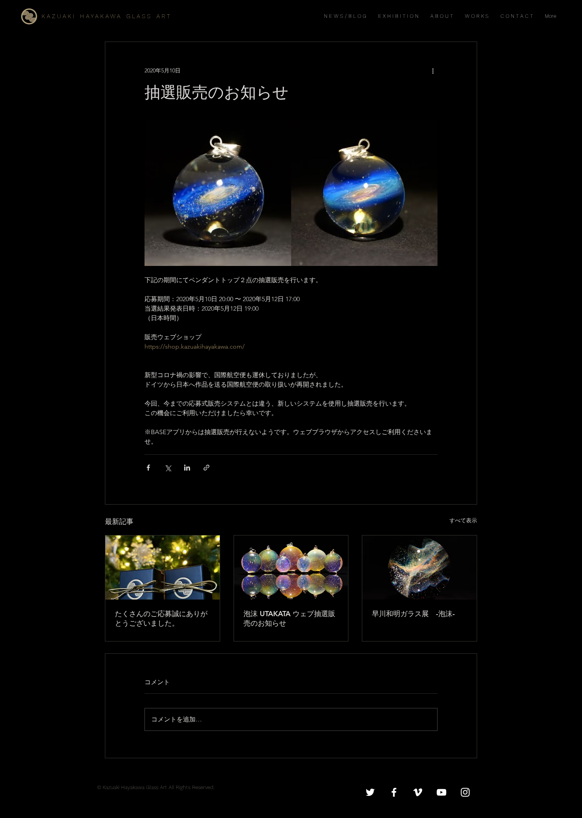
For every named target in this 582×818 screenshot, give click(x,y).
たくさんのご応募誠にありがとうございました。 (161, 618)
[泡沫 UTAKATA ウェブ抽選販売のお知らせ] (291, 567)
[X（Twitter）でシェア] (167, 467)
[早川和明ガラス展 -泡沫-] (419, 567)
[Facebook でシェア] (148, 467)
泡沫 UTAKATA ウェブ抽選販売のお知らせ (289, 618)
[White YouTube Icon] (441, 792)
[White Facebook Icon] (394, 792)
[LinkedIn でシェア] (187, 467)
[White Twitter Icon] (370, 792)
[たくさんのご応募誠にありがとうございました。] (162, 567)
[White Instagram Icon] (465, 792)
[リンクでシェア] (206, 467)
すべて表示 (463, 520)
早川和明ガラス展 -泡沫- (413, 613)
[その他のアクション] (432, 70)
